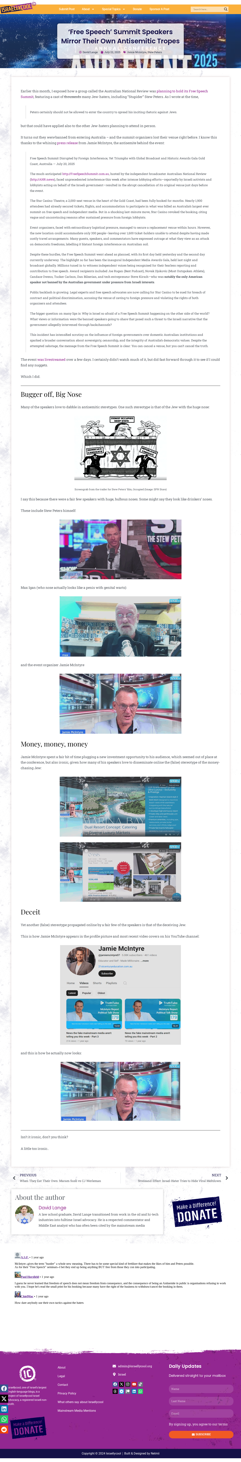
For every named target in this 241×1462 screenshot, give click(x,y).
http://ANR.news (42, 179)
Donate (137, 9)
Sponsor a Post (159, 9)
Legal (61, 1376)
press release (67, 143)
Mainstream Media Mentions (77, 1410)
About (86, 9)
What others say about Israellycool (80, 1402)
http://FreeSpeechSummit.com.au (85, 174)
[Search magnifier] (225, 9)
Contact (63, 1385)
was (40, 359)
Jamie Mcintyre (136, 52)
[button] (4, 1388)
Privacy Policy (67, 1393)
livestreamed (55, 359)
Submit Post (66, 9)
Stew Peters (155, 52)
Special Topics (111, 9)
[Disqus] (120, 1298)
